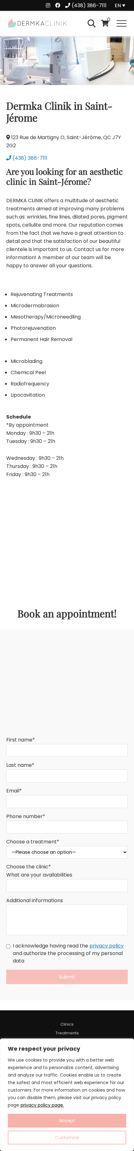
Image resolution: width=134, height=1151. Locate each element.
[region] (67, 1094)
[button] (122, 23)
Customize (67, 1137)
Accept (67, 1121)
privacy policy (106, 945)
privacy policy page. (42, 1105)
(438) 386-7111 (29, 158)
